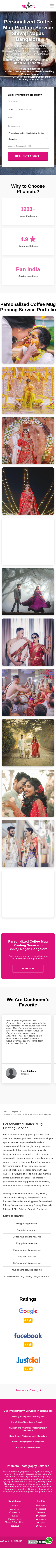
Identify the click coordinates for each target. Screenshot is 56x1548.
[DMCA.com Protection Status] (39, 1543)
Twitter (42, 1523)
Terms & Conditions (14, 1522)
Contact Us (14, 1512)
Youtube (42, 1519)
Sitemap (15, 1525)
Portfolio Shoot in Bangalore (28, 1447)
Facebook (41, 1509)
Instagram (42, 1505)
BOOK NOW (28, 968)
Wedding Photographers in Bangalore (28, 1416)
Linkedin (42, 1516)
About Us (14, 1509)
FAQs (15, 1515)
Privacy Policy (15, 1519)
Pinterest (42, 1526)
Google (42, 1512)
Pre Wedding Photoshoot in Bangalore (28, 1422)
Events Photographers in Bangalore (28, 1442)
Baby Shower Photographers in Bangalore (28, 1436)
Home (15, 1505)
